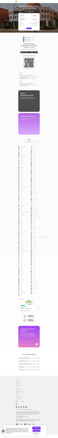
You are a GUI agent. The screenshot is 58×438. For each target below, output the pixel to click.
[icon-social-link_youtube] (21, 407)
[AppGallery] (35, 52)
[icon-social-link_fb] (16, 407)
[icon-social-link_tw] (26, 407)
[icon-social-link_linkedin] (23, 407)
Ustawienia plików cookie (36, 434)
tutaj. (26, 412)
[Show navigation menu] (42, 1)
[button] (3, 431)
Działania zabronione (19, 398)
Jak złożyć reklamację (19, 396)
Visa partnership (18, 389)
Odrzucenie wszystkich (36, 430)
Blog (16, 378)
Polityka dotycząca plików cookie (20, 391)
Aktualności (17, 380)
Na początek (29, 28)
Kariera (17, 387)
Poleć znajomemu (18, 385)
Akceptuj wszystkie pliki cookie (36, 428)
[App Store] (23, 52)
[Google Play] (29, 52)
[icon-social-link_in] (19, 407)
